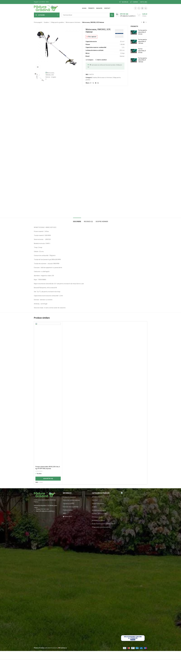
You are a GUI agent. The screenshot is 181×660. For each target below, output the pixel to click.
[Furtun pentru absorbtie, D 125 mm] (134, 42)
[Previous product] (141, 22)
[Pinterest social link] (142, 8)
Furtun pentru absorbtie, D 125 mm (142, 41)
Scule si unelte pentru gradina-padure (103, 523)
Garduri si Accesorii (98, 503)
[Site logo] (46, 8)
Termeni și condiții (68, 503)
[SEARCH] (112, 15)
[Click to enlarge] (37, 67)
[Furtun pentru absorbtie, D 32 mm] (134, 32)
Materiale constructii (98, 520)
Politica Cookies (68, 510)
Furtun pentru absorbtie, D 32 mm (142, 32)
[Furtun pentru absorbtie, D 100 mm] (134, 60)
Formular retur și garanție (70, 507)
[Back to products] (144, 22)
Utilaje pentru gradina (57, 22)
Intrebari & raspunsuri (69, 497)
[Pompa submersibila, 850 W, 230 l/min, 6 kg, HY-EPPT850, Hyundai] (48, 394)
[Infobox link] (125, 15)
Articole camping (97, 497)
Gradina (46, 22)
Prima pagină (38, 22)
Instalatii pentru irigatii (99, 510)
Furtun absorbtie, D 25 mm (142, 50)
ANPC (64, 513)
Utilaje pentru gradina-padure (101, 527)
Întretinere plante (97, 517)
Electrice (94, 500)
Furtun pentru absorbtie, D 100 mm (142, 60)
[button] (48, 479)
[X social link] (138, 8)
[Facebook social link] (135, 8)
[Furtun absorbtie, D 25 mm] (134, 51)
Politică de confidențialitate (71, 500)
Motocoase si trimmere (73, 22)
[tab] (77, 220)
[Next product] (146, 22)
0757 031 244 (44, 509)
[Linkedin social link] (145, 8)
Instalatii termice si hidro (99, 513)
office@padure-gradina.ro (47, 511)
